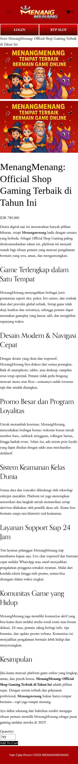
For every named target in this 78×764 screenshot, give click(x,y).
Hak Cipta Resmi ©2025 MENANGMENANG (39, 755)
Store (3, 38)
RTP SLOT (58, 30)
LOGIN (19, 30)
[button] (9, 743)
